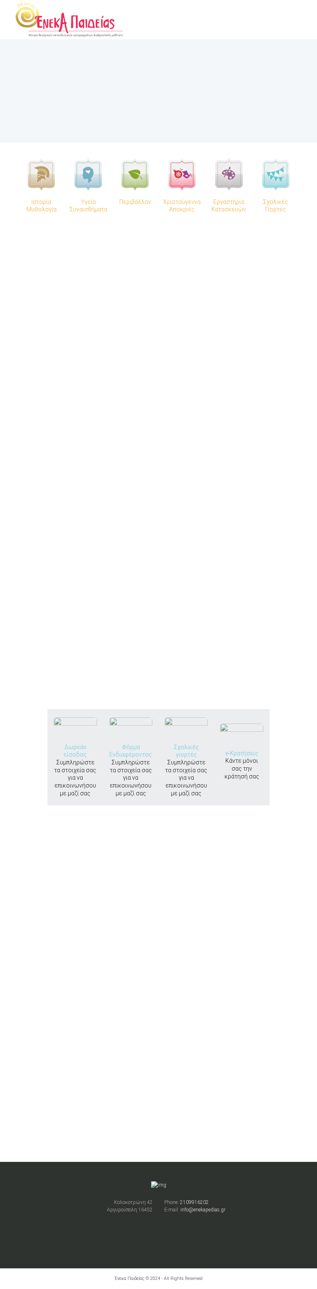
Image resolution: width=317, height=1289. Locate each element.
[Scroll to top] (158, 645)
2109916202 (194, 1202)
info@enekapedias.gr (202, 1210)
